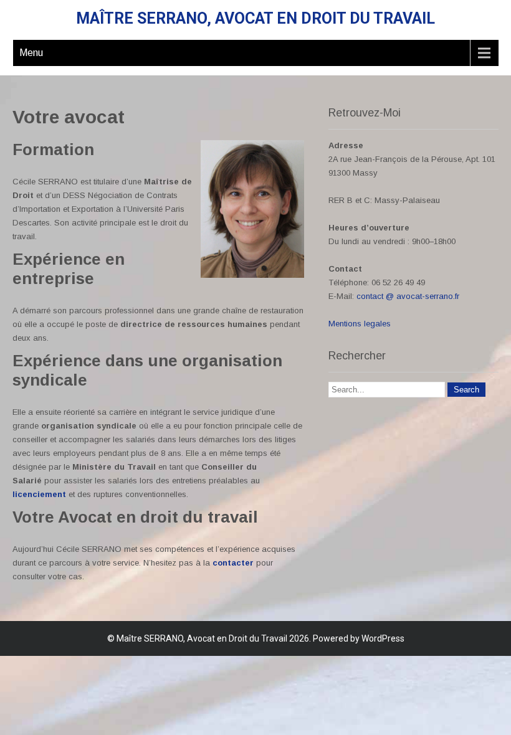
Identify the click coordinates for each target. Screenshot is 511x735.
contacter (233, 562)
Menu (31, 52)
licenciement (39, 494)
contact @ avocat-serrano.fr (407, 296)
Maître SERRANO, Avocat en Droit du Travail (255, 18)
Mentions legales (359, 323)
